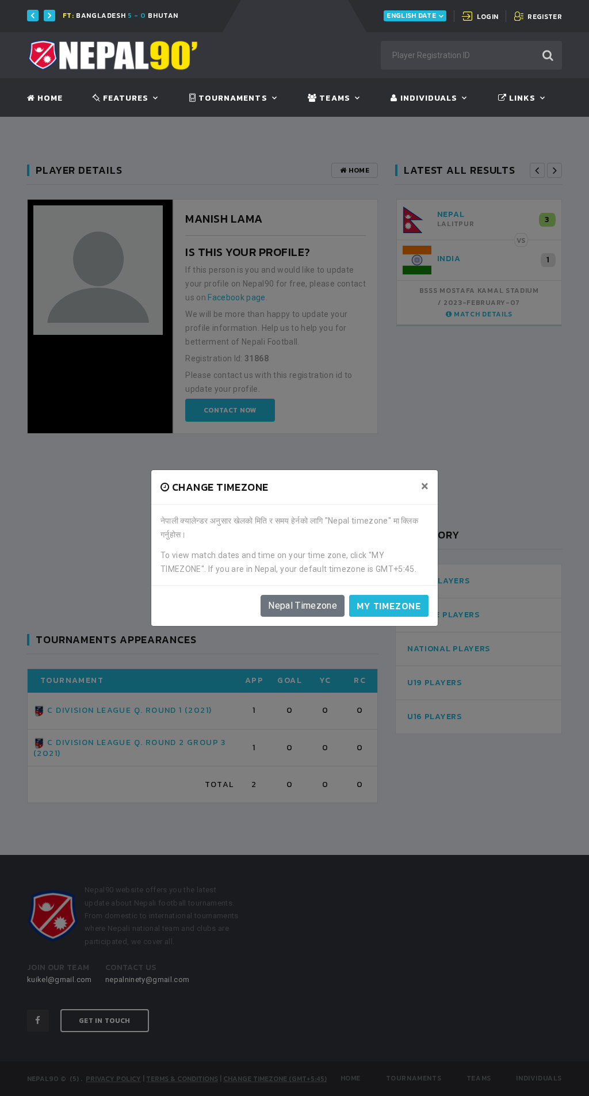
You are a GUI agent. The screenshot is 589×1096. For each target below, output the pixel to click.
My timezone (389, 606)
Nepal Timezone (302, 605)
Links (521, 98)
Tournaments (231, 98)
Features (124, 98)
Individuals (427, 98)
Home (49, 98)
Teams (333, 98)
